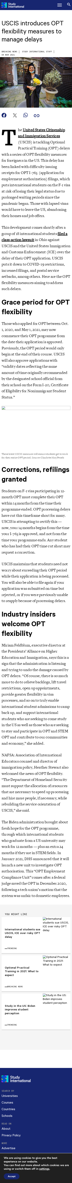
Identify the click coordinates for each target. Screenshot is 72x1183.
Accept (11, 1176)
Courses (7, 1103)
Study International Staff (37, 52)
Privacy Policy (11, 1135)
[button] (59, 5)
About (6, 1129)
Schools (7, 1116)
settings (44, 1169)
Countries (8, 1109)
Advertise (8, 1148)
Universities (10, 1096)
